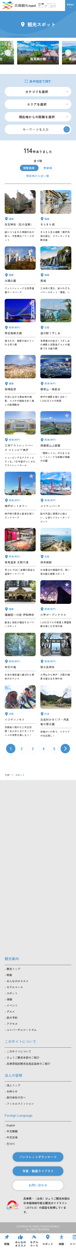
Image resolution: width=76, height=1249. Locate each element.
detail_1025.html (55, 657)
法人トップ (13, 1085)
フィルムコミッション (20, 1103)
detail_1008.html (20, 497)
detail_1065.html (55, 552)
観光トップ (13, 969)
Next (68, 53)
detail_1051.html (20, 270)
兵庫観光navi (19, 5)
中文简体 (12, 1137)
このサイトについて (19, 1051)
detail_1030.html (20, 552)
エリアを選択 (37, 104)
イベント (12, 1005)
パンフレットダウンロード (38, 1156)
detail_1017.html (55, 439)
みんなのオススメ (17, 981)
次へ (65, 748)
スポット (12, 993)
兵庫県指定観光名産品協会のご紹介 (28, 1064)
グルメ (11, 1011)
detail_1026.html (55, 380)
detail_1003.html (55, 497)
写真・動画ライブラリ (38, 1171)
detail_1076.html (55, 324)
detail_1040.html (55, 270)
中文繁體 (12, 1131)
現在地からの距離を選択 (37, 116)
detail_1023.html (20, 657)
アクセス (12, 1024)
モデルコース (15, 987)
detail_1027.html (20, 324)
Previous (8, 53)
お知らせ (12, 1091)
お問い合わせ (38, 1185)
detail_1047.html (20, 216)
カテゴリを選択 (36, 91)
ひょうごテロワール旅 (47, 5)
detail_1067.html (20, 711)
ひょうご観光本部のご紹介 (23, 1057)
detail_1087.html (55, 216)
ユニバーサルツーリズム (22, 1030)
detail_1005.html (20, 439)
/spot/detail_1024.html (38, 52)
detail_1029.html (55, 604)
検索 (67, 129)
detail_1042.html (20, 604)
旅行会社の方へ (16, 1097)
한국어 (11, 1144)
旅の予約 (12, 1018)
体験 (9, 999)
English (11, 1125)
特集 (9, 975)
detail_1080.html (55, 711)
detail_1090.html (20, 380)
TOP (7, 774)
